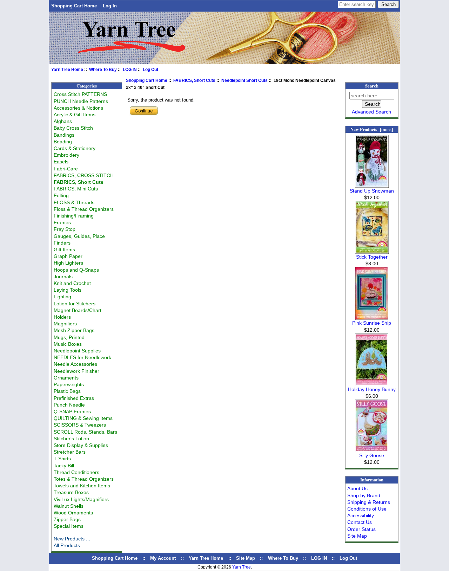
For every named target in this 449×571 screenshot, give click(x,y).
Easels (61, 161)
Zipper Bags (67, 519)
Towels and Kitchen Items (82, 485)
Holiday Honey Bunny (372, 389)
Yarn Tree (241, 567)
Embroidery (66, 155)
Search (371, 86)
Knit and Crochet (72, 283)
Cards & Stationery (74, 148)
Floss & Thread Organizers (84, 209)
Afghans (63, 121)
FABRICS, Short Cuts (194, 80)
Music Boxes (68, 344)
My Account (163, 558)
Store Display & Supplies (81, 445)
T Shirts (62, 458)
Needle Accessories (75, 364)
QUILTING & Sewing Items (83, 418)
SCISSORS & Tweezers (80, 425)
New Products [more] (371, 129)
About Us (357, 488)
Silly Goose (371, 455)
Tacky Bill (64, 465)
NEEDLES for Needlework (82, 357)
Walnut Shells (68, 506)
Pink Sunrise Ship (371, 323)
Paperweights (69, 384)
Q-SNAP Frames (72, 411)
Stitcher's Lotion (71, 438)
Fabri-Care (66, 168)
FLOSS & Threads (74, 202)
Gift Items (64, 249)
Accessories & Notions (78, 108)
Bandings (64, 135)
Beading (63, 141)
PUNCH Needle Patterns (81, 101)
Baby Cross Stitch (73, 128)
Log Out (150, 69)
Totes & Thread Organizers (84, 479)
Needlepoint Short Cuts (244, 80)
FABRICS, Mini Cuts (76, 189)
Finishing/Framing (74, 216)
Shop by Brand (363, 495)
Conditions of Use (367, 509)
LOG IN (130, 69)
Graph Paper (68, 256)
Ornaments (66, 378)
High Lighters (68, 263)
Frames (62, 222)
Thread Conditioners (76, 472)
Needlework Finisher (76, 371)
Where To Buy (103, 69)
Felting (61, 195)
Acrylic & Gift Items (74, 114)
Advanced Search (371, 112)
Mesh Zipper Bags (74, 330)
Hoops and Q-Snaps (76, 270)
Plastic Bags (67, 391)
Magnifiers (65, 323)
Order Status (361, 529)
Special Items (68, 526)
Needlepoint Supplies (77, 350)
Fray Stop (64, 229)
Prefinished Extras (74, 398)
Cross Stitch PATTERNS (80, 94)
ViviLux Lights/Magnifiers (81, 499)
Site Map (357, 536)
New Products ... (72, 538)
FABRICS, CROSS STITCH (84, 175)
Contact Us (359, 522)
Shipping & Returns (368, 502)
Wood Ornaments (73, 512)
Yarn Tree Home (67, 69)
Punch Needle (69, 405)
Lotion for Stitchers (74, 303)
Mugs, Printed (69, 337)
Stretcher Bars (70, 452)
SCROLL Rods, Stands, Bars (85, 432)
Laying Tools (67, 290)
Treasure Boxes (71, 492)
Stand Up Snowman (372, 191)
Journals (63, 276)
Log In (110, 5)
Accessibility (360, 515)
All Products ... (70, 545)
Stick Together (372, 257)
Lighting (62, 296)
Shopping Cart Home (74, 5)
